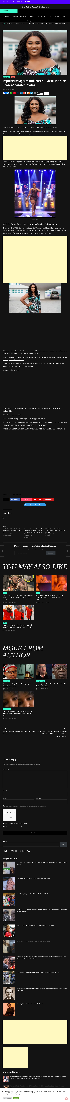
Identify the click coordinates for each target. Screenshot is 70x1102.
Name (5, 754)
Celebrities (6, 77)
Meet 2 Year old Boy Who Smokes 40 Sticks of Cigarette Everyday (35, 889)
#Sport (41, 21)
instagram (27, 463)
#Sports (35, 21)
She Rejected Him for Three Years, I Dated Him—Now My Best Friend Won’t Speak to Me (18, 677)
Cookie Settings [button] (7, 1098)
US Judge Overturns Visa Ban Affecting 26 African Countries (28, 23)
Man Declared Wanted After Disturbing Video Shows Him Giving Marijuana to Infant (49, 561)
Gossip (13, 77)
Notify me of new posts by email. (13, 790)
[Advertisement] (35, 148)
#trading (57, 16)
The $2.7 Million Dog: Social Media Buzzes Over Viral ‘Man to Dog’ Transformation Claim (18, 561)
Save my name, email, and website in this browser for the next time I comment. (25, 769)
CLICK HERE (47, 398)
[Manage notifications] (66, 1098)
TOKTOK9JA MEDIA (35, 6)
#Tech (63, 16)
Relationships (6, 672)
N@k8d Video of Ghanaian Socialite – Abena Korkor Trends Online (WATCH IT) (12, 494)
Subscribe (50, 516)
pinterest (49, 463)
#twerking (39, 16)
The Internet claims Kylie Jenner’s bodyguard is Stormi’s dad (33, 842)
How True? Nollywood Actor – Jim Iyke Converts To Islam (33, 904)
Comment (6, 733)
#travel (50, 16)
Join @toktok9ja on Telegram (36, 468)
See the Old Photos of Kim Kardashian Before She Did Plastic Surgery (32, 224)
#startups (29, 21)
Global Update (40, 644)
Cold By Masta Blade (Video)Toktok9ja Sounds (30, 967)
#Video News (15, 16)
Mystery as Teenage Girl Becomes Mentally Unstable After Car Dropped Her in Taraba (18, 590)
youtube (39, 463)
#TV (45, 16)
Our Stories (6, 644)
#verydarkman (23, 16)
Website (38, 762)
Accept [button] (16, 1098)
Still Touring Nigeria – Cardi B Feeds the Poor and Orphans (33, 857)
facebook (16, 463)
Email (5, 762)
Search (5, 805)
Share (40, 93)
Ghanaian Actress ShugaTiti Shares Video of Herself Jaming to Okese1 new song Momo (55, 494)
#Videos (7, 16)
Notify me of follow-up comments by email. (16, 787)
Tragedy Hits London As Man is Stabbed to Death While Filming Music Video (38, 936)
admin (13, 89)
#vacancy (32, 16)
